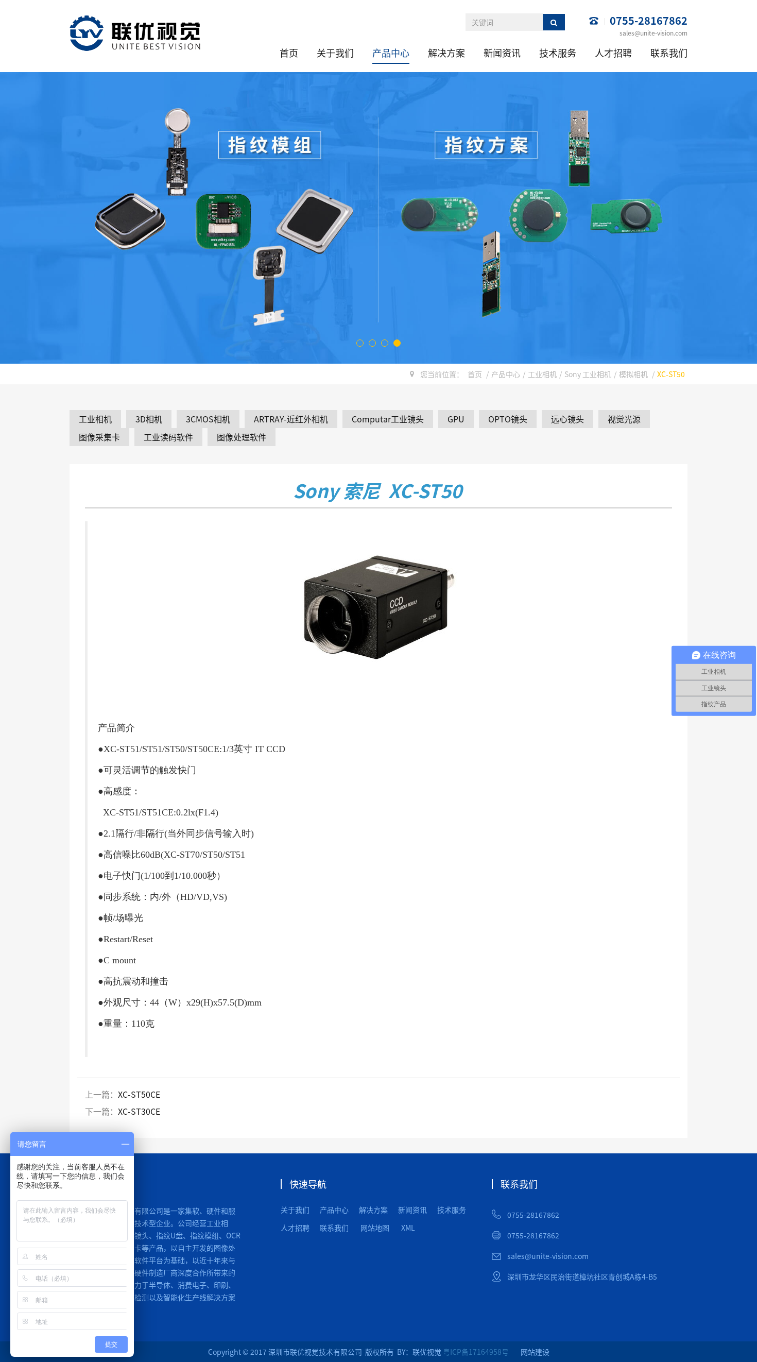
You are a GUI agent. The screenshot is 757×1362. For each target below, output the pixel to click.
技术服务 (557, 52)
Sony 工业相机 (587, 374)
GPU (456, 419)
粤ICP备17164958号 (476, 1352)
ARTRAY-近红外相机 (291, 419)
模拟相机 (633, 374)
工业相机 (542, 374)
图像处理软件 (241, 437)
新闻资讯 (502, 52)
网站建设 (535, 1352)
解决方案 (446, 52)
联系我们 (668, 52)
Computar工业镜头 (388, 419)
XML (408, 1227)
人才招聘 (613, 52)
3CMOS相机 (208, 419)
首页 (289, 52)
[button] (360, 343)
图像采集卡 (99, 437)
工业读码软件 (168, 437)
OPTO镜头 (507, 419)
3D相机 (148, 419)
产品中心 (390, 52)
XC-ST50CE (139, 1094)
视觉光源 (624, 419)
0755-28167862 (648, 20)
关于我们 (335, 52)
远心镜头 (567, 419)
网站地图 (374, 1227)
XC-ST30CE (139, 1111)
